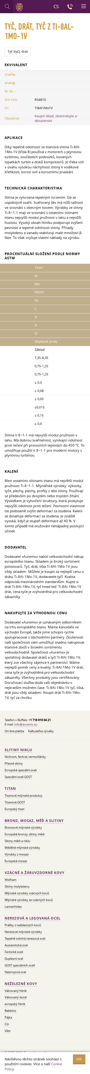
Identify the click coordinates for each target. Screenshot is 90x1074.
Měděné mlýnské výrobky (22, 848)
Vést (8, 1031)
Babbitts (10, 1011)
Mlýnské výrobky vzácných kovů (27, 893)
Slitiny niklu (18, 749)
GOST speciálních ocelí (20, 965)
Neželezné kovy (21, 983)
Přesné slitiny (14, 763)
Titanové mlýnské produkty (23, 795)
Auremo (20, 7)
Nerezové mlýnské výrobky (23, 932)
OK (79, 1059)
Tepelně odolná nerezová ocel (25, 938)
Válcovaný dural (16, 997)
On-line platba (14, 731)
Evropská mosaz (16, 861)
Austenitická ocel (16, 945)
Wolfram (10, 880)
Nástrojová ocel (15, 972)
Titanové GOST (15, 802)
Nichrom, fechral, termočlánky (25, 757)
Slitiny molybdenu (17, 886)
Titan (10, 788)
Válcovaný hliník (16, 991)
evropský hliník (15, 1004)
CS (56, 6)
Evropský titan (14, 809)
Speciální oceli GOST (18, 777)
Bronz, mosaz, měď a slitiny (34, 820)
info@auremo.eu (25, 724)
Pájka (8, 1017)
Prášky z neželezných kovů (23, 925)
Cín (7, 1024)
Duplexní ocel (14, 959)
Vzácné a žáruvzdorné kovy (34, 872)
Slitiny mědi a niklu (17, 841)
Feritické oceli (14, 952)
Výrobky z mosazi (17, 854)
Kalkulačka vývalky (41, 731)
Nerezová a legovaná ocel (32, 918)
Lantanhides (13, 906)
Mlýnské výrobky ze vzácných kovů (29, 900)
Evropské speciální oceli (21, 770)
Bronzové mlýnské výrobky (23, 827)
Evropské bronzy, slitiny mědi (25, 834)
